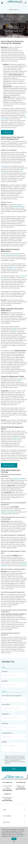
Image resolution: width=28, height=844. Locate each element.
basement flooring (19, 206)
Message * (4, 741)
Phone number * (6, 704)
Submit (14, 769)
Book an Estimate (9, 465)
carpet (20, 379)
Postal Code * (5, 723)
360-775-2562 (7, 789)
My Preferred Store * (7, 733)
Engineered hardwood (7, 512)
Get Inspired (7, 816)
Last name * (5, 681)
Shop (4, 809)
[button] (20, 2)
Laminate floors (5, 166)
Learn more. (19, 836)
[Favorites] (22, 2)
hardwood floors (13, 267)
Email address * (5, 714)
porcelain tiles (15, 438)
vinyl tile (16, 255)
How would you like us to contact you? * (12, 695)
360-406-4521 (20, 787)
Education (6, 822)
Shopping (21, 16)
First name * (5, 671)
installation (14, 330)
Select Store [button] (13, 9)
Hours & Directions (7, 790)
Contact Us (7, 132)
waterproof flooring (18, 478)
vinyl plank (8, 255)
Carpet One (4, 16)
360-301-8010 (7, 799)
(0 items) (25, 2)
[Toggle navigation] (2, 3)
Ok (14, 838)
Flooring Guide (13, 16)
